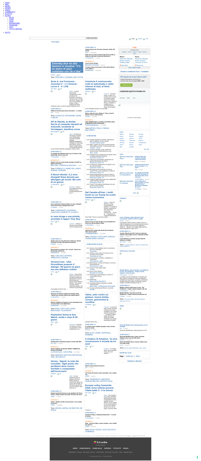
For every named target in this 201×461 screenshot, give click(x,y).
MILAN (55, 117)
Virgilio (134, 47)
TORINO (105, 128)
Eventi (122, 60)
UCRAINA (69, 77)
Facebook (122, 97)
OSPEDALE (106, 333)
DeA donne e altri (96, 261)
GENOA (58, 408)
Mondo (67, 44)
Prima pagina (55, 42)
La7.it (52, 272)
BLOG (11, 18)
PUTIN (80, 77)
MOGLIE (138, 245)
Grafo (146, 38)
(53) (90, 47)
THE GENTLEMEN (129, 299)
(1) (55, 247)
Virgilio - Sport (95, 148)
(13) (89, 228)
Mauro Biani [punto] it (98, 281)
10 (92, 346)
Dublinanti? (93, 279)
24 (60, 373)
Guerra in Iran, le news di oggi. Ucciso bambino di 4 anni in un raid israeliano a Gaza (100, 222)
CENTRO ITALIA (106, 381)
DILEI (11, 21)
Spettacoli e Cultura (80, 44)
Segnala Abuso (127, 452)
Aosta (140, 144)
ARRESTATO (56, 258)
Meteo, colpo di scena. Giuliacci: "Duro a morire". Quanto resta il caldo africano (99, 114)
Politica (72, 44)
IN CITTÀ (8, 14)
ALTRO (8, 16)
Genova (135, 52)
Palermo (144, 52)
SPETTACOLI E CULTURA (127, 251)
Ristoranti (123, 59)
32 (63, 184)
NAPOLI (65, 408)
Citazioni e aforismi (134, 361)
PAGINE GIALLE (97, 448)
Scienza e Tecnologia (97, 44)
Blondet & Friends (92, 65)
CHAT (11, 19)
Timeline (140, 38)
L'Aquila (131, 147)
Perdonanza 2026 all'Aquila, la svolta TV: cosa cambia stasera (101, 275)
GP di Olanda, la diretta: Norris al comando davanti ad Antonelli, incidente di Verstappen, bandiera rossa (66, 125)
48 (63, 131)
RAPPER (68, 256)
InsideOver (89, 70)
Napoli (139, 52)
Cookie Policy (100, 452)
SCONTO (74, 212)
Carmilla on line (96, 256)
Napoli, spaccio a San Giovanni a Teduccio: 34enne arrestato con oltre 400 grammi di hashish (66, 241)
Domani (53, 75)
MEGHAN (122, 301)
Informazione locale (133, 44)
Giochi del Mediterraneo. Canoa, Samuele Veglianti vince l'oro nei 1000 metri (132, 337)
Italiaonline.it (72, 452)
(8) (125, 285)
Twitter (128, 97)
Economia (61, 44)
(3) (55, 300)
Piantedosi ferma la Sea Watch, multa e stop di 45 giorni (64, 317)
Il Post (92, 269)
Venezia (122, 142)
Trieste (131, 144)
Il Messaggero (55, 131)
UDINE (97, 333)
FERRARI (62, 170)
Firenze (129, 52)
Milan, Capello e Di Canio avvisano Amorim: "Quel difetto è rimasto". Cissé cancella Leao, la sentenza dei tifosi (102, 146)
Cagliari (141, 136)
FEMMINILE (89, 431)
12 (95, 392)
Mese (138, 356)
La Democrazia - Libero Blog (61, 352)
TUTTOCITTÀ (117, 448)
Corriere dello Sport (97, 143)
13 (94, 200)
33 (60, 75)
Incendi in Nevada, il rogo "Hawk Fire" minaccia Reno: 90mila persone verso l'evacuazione (100, 151)
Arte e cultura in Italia (134, 67)
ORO (140, 348)
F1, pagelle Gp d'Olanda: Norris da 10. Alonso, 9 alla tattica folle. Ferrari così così (66, 154)
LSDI (53, 405)
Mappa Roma (140, 65)
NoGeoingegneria (92, 125)
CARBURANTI (60, 210)
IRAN (57, 309)
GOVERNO (71, 210)
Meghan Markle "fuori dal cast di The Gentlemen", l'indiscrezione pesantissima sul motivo (133, 294)
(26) (56, 239)
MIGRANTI (59, 355)
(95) (89, 61)
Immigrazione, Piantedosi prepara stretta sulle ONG (66, 341)
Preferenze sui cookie (111, 452)
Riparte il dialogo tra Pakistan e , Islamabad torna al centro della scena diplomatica (66, 303)
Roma (121, 136)
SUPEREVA (107, 448)
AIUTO (7, 32)
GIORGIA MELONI (92, 381)
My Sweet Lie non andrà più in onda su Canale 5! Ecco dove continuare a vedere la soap (102, 171)
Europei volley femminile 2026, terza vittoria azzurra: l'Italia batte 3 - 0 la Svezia (99, 388)
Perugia (141, 134)
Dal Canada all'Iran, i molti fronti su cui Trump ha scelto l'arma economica (100, 195)
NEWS (7, 6)
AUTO (92, 333)
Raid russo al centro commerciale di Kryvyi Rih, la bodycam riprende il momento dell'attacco (100, 55)
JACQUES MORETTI (129, 245)
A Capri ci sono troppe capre (98, 268)
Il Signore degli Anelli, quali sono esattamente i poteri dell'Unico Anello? (103, 180)
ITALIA (98, 128)
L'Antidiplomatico (91, 233)
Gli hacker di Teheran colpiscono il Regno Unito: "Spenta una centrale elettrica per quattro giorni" (65, 294)
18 (58, 272)
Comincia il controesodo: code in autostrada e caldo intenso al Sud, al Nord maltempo (99, 85)
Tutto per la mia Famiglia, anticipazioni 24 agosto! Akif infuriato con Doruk (101, 160)
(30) (56, 292)
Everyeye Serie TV (97, 158)
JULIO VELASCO (109, 430)
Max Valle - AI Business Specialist (63, 165)
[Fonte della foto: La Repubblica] (127, 175)
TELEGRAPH (66, 310)
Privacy (92, 452)
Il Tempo (87, 116)
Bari (121, 147)
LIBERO (75, 448)
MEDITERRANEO (133, 348)
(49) (56, 202)
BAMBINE (89, 335)
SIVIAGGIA (13, 25)
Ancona (131, 142)
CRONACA (123, 198)
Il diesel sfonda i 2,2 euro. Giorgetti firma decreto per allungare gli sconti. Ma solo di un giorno (66, 178)
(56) (56, 151)
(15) (90, 324)
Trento (140, 138)
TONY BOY (59, 256)
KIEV (75, 77)
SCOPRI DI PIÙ (126, 85)
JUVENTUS (59, 116)
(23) (56, 339)
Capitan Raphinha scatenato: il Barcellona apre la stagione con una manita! (102, 140)
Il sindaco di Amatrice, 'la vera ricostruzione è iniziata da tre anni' (101, 341)
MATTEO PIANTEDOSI (73, 355)
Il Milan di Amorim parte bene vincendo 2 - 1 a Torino (66, 111)
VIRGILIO (125, 448)
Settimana (129, 356)
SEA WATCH (60, 357)
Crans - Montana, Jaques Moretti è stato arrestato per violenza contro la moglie (132, 218)
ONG (53, 357)
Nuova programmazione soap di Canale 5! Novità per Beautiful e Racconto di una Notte (102, 175)
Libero (7, 2)
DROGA (65, 258)
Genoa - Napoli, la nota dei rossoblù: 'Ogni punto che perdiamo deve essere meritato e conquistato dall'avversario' (65, 366)
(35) (55, 160)
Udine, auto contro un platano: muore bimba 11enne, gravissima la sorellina (97, 298)
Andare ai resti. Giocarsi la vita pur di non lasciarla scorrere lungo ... (101, 253)
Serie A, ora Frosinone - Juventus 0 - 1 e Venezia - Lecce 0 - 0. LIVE (64, 84)
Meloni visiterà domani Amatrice (94, 366)
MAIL (7, 4)
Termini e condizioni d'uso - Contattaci (134, 71)
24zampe (93, 251)
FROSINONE (70, 116)
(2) (89, 120)
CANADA (93, 237)
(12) (90, 412)
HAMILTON (70, 168)
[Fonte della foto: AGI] (127, 167)
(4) (125, 334)
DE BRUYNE (74, 408)
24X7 (11, 27)
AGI (52, 112)
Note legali (86, 452)
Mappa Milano (124, 65)
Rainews (87, 91)
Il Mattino (53, 244)
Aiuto (120, 452)
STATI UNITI (65, 309)
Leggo (52, 396)
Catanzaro (132, 140)
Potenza (141, 140)
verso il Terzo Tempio (91, 63)
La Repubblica (89, 58)
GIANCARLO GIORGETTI (60, 212)
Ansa (86, 52)
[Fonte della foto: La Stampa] (127, 183)
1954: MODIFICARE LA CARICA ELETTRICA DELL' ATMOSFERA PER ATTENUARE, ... (100, 122)
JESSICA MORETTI (125, 246)
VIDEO (7, 10)
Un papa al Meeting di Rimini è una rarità (101, 288)
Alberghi (129, 59)
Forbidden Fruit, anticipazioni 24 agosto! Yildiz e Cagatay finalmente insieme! (103, 155)
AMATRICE (105, 379)
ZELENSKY (59, 77)
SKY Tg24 (54, 89)
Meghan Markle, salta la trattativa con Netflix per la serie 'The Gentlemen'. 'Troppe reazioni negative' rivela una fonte (134, 271)
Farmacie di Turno (141, 62)
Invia (134, 97)
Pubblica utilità (124, 62)
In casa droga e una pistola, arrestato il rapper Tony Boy (65, 217)
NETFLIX (128, 301)
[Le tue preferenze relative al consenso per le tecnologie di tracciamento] (197, 457)
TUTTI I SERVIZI (15, 29)
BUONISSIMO (14, 23)
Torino (134, 53)
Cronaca (54, 44)
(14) (90, 364)
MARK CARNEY (98, 238)
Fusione (79, 452)
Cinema (127, 60)
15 (58, 221)
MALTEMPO (90, 130)
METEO (93, 128)
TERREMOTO (95, 379)
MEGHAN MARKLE (140, 299)
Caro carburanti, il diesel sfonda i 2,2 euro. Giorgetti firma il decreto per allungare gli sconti (66, 204)
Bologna (124, 52)
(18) (90, 111)
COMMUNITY (10, 12)
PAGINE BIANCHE (85, 448)
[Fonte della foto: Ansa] (127, 158)
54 (61, 89)
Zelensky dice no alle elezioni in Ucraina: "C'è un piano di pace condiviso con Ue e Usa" (66, 67)
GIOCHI (126, 348)
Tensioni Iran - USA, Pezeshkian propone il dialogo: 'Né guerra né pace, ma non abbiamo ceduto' (66, 266)
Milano (122, 134)
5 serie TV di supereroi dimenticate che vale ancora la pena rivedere (102, 185)
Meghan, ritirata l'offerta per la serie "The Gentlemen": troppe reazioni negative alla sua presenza (133, 289)
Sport (88, 44)
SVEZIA (98, 430)
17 (95, 91)
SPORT (8, 8)
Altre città (146, 149)
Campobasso (142, 142)
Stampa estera (145, 44)
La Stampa (54, 207)
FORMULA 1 (60, 168)
